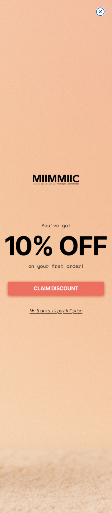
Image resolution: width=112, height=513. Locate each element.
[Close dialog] (100, 12)
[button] (56, 289)
